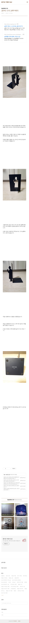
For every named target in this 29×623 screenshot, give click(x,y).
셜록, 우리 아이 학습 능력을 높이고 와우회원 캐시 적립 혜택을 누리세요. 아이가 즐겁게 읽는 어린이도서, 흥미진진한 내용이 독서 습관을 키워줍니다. (14, 28)
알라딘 (3, 575)
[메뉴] (27, 2)
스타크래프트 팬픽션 (17, 580)
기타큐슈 (25, 575)
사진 (10, 582)
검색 (26, 603)
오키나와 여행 (4, 593)
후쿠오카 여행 (21, 590)
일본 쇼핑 (11, 578)
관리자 (19, 621)
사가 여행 (20, 575)
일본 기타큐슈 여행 (5, 586)
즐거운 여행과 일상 (6, 2)
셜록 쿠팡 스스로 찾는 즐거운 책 (13, 26)
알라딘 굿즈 (8, 474)
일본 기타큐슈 (4, 578)
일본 (26, 588)
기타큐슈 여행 (13, 584)
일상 (4, 474)
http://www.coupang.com (10, 24)
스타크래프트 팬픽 (14, 586)
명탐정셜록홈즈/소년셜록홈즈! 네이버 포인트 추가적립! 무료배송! (13, 39)
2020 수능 (23, 586)
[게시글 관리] (9, 469)
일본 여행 (14, 575)
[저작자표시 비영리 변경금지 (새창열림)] (18, 468)
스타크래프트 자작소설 (6, 580)
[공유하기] (7, 469)
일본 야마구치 (20, 588)
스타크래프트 (4, 582)
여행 (26, 582)
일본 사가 (20, 584)
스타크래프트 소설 (5, 584)
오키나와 (8, 575)
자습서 (14, 582)
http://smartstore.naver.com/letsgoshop (13, 34)
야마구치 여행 (20, 582)
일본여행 (17, 578)
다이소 (3, 590)
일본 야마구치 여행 (5, 588)
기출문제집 (13, 588)
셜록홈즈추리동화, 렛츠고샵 (12, 36)
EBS (15, 590)
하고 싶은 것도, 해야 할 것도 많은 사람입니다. (11, 540)
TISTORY (15, 621)
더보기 (2, 595)
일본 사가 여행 (9, 590)
